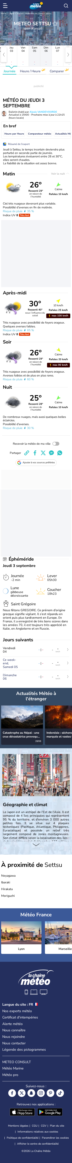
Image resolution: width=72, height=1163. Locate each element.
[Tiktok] (60, 1093)
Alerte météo (12, 1024)
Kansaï (20, 13)
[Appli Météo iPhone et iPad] (22, 1112)
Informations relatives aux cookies (37, 1131)
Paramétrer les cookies (55, 1137)
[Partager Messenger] (51, 452)
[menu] (6, 6)
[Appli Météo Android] (49, 1112)
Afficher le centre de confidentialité (38, 1143)
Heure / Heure (30, 71)
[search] (66, 6)
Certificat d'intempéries (20, 1017)
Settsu (48, 13)
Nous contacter (14, 1043)
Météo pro (10, 1075)
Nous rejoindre (13, 1036)
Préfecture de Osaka (34, 13)
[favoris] (55, 23)
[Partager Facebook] (34, 452)
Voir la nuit (58, 174)
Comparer (57, 71)
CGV (43, 1126)
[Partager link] (26, 452)
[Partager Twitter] (43, 452)
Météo (4, 13)
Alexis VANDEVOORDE (43, 112)
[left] (4, 54)
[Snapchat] (31, 1093)
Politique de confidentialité (22, 1138)
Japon (11, 13)
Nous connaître (14, 1030)
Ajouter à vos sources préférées (39, 462)
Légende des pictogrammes (24, 1049)
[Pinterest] (50, 1093)
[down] (36, 845)
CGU (34, 1126)
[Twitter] (22, 1093)
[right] (68, 54)
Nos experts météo (17, 1011)
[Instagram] (41, 1093)
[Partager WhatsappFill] (59, 452)
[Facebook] (12, 1093)
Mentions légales (18, 1126)
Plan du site (57, 1126)
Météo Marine (13, 1068)
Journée (9, 71)
